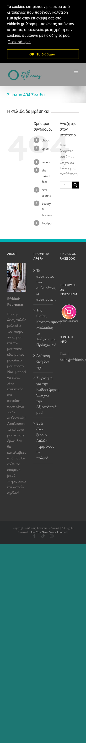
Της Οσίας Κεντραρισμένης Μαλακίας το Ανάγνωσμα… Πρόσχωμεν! (43, 327)
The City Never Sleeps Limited (48, 532)
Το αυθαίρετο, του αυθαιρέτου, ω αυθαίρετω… (43, 285)
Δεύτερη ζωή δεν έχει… (43, 361)
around (46, 162)
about (45, 140)
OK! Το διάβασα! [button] (43, 54)
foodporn (48, 223)
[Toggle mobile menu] (76, 71)
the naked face (45, 176)
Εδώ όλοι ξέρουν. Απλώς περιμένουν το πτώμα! (43, 440)
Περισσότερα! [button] (19, 42)
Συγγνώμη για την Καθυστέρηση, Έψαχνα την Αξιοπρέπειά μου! (43, 395)
